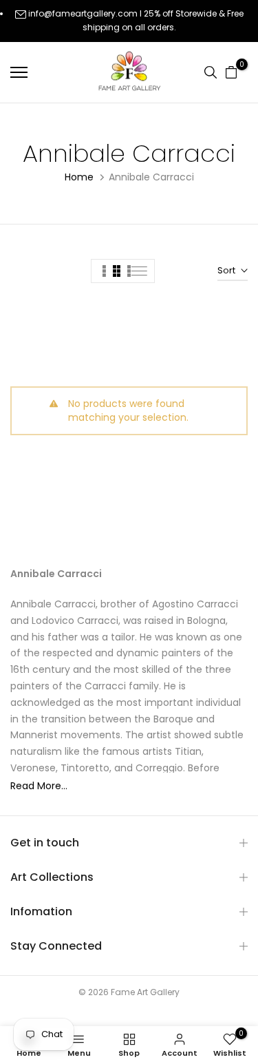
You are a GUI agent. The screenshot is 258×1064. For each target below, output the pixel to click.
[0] (231, 72)
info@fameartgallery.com (83, 13)
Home (79, 177)
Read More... (38, 786)
